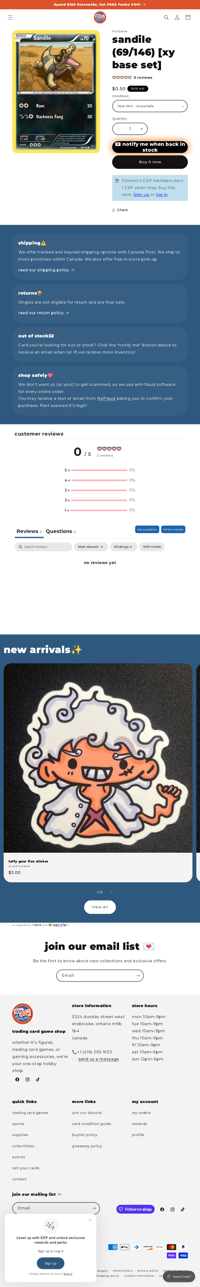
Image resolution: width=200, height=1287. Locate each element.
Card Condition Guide (91, 1124)
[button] (10, 17)
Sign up (141, 194)
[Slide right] (110, 892)
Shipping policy (107, 1275)
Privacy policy (148, 1270)
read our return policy (41, 312)
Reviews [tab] (29, 531)
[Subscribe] (137, 975)
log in (162, 194)
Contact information (139, 1275)
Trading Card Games (30, 1113)
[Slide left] (89, 892)
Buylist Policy (84, 1135)
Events (18, 1157)
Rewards (139, 1124)
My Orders (141, 1113)
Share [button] (122, 210)
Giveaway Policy (87, 1146)
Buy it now (150, 162)
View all (100, 907)
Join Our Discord (87, 1113)
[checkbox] (152, 546)
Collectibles (23, 1146)
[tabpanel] (100, 579)
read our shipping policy (43, 270)
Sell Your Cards (26, 1168)
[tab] (61, 532)
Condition (120, 96)
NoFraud (106, 398)
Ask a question (147, 529)
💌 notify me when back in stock (150, 147)
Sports (18, 1124)
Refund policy (123, 1270)
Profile (138, 1135)
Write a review (173, 529)
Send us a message (98, 1059)
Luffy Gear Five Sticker (29, 861)
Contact (19, 1179)
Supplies (20, 1135)
